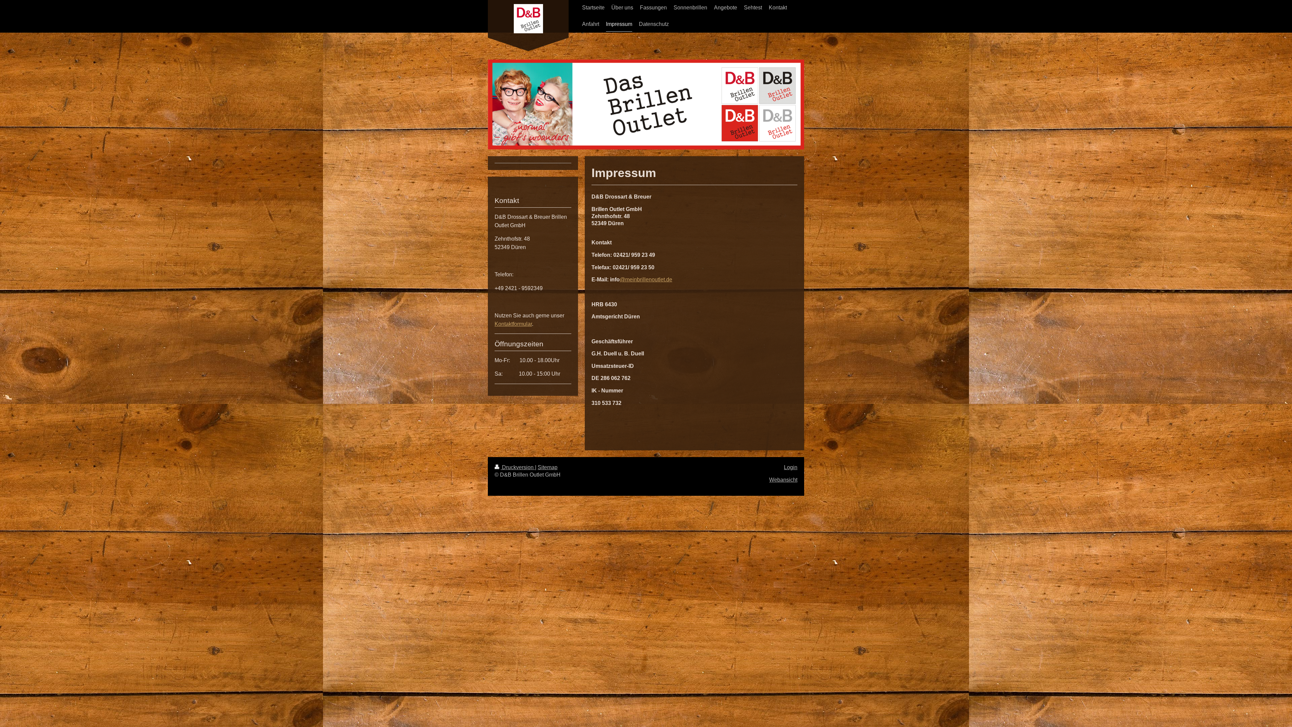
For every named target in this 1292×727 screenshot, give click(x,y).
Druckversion (518, 467)
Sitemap (548, 467)
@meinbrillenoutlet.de (646, 279)
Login (790, 467)
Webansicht (783, 480)
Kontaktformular (513, 324)
